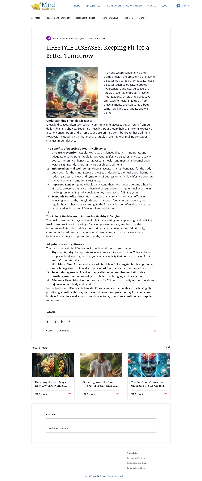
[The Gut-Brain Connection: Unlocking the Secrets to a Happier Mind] (149, 365)
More (141, 17)
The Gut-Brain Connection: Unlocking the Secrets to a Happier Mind (147, 383)
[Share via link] (69, 321)
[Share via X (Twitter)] (55, 321)
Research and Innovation (58, 17)
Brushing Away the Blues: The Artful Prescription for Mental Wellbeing (100, 383)
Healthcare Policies (85, 17)
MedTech (128, 17)
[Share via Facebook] (47, 321)
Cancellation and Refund (137, 463)
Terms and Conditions (136, 468)
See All (167, 347)
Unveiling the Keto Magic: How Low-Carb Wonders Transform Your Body (51, 383)
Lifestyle (51, 311)
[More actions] (154, 38)
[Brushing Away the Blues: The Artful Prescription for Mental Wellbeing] (101, 365)
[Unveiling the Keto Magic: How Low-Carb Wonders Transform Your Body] (53, 365)
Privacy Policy (132, 453)
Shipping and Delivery (136, 458)
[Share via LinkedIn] (62, 321)
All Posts (35, 17)
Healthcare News (109, 17)
